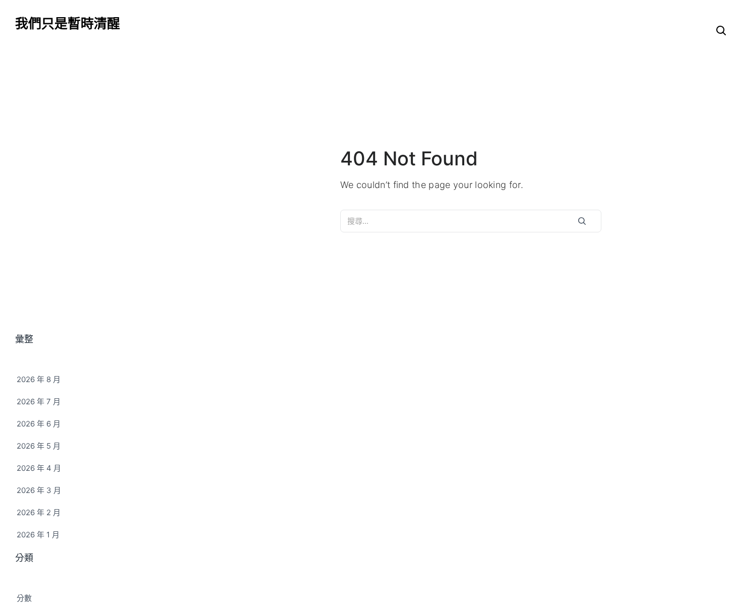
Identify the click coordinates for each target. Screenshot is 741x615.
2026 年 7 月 (38, 401)
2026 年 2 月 (38, 512)
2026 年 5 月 (38, 446)
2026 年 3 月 (39, 490)
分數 (24, 598)
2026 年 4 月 (39, 468)
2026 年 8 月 (38, 379)
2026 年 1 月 (38, 534)
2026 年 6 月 (38, 423)
